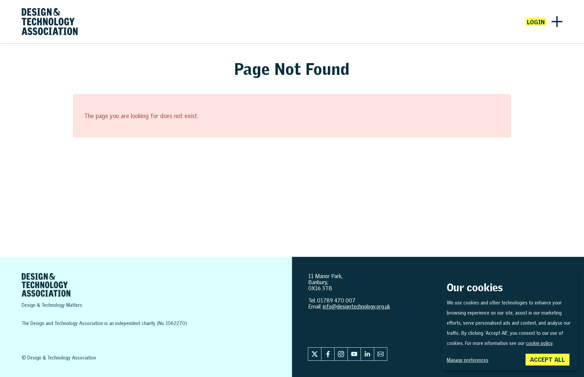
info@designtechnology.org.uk (356, 306)
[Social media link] (314, 354)
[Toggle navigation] (557, 21)
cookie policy (539, 343)
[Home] (50, 21)
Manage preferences (467, 360)
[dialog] (509, 321)
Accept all (547, 359)
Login (536, 22)
